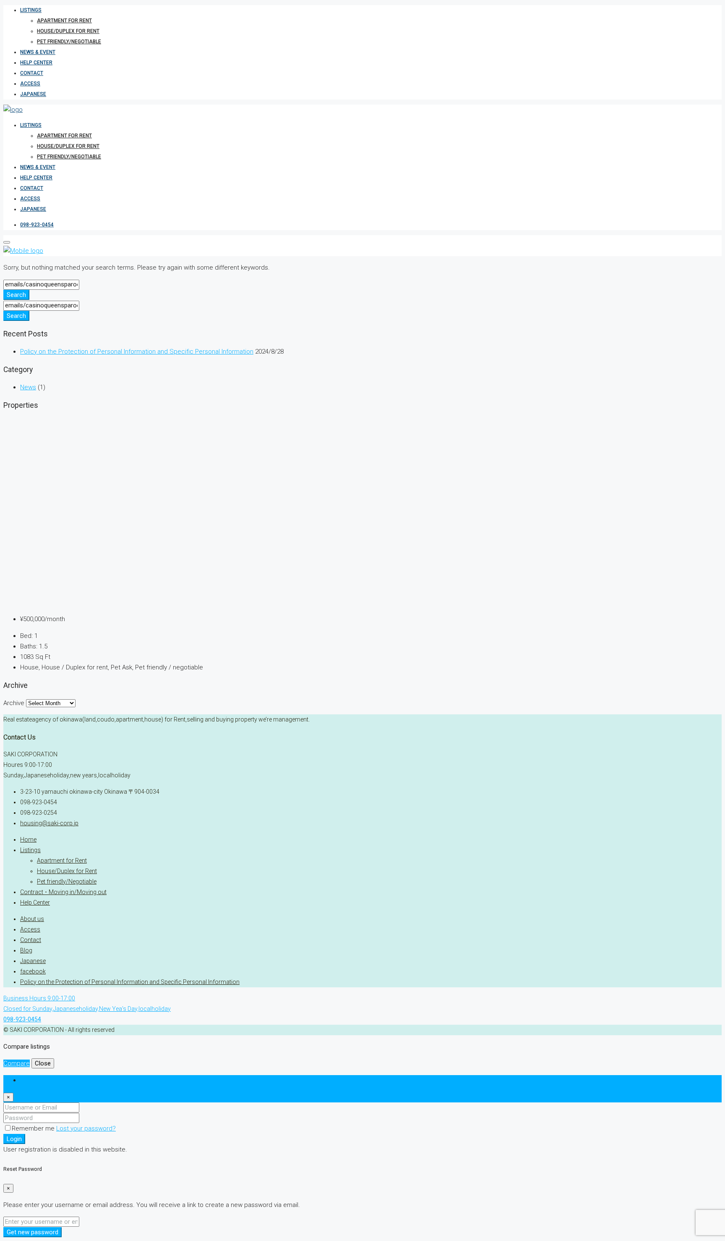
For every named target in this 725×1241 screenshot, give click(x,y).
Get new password (32, 1232)
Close (43, 1063)
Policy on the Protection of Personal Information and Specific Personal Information (136, 351)
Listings (31, 10)
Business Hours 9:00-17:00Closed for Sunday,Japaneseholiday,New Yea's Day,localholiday (87, 1009)
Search (16, 295)
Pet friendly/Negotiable (69, 42)
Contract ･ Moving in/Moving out (63, 892)
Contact (31, 73)
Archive (13, 703)
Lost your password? (86, 1128)
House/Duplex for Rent (68, 31)
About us (32, 919)
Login (14, 1139)
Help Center (36, 63)
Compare (16, 1063)
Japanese (33, 94)
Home (28, 839)
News (28, 387)
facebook (33, 971)
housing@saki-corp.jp (49, 823)
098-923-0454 (37, 225)
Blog (26, 950)
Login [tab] (28, 1080)
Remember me (34, 1128)
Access (30, 84)
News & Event (37, 52)
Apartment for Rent (64, 21)
